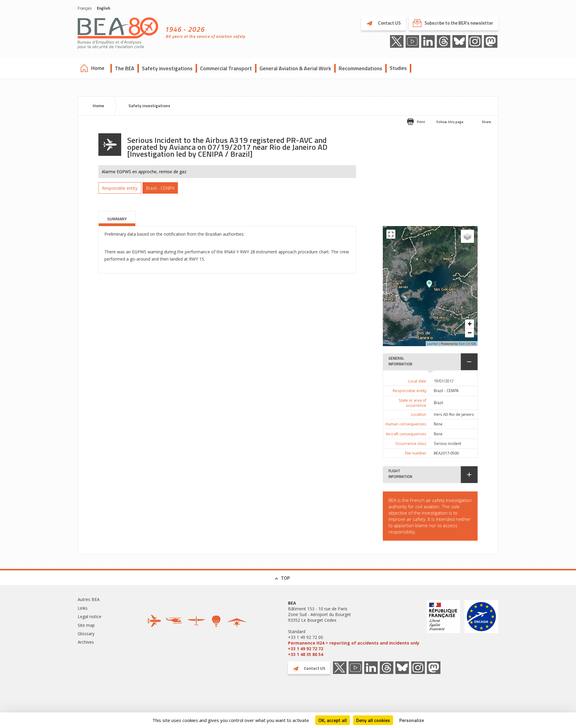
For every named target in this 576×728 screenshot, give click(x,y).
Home (97, 68)
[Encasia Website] (481, 628)
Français (85, 8)
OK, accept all (332, 720)
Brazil (438, 403)
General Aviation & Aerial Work (295, 68)
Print (421, 121)
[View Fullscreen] (390, 234)
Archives (86, 642)
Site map (86, 625)
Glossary (86, 633)
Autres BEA (89, 599)
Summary (117, 219)
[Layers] (467, 236)
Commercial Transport (226, 68)
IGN (473, 343)
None (438, 424)
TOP (285, 577)
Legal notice (89, 616)
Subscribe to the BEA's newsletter (458, 23)
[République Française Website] (443, 628)
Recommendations (360, 68)
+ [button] (470, 324)
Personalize (411, 720)
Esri (462, 343)
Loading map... (447, 286)
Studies (398, 68)
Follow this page (450, 121)
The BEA (124, 68)
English (103, 8)
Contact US (389, 23)
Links (83, 608)
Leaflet (432, 343)
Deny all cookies (373, 720)
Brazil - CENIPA (446, 391)
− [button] (470, 333)
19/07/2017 (444, 381)
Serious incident (447, 443)
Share (486, 121)
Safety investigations (167, 68)
